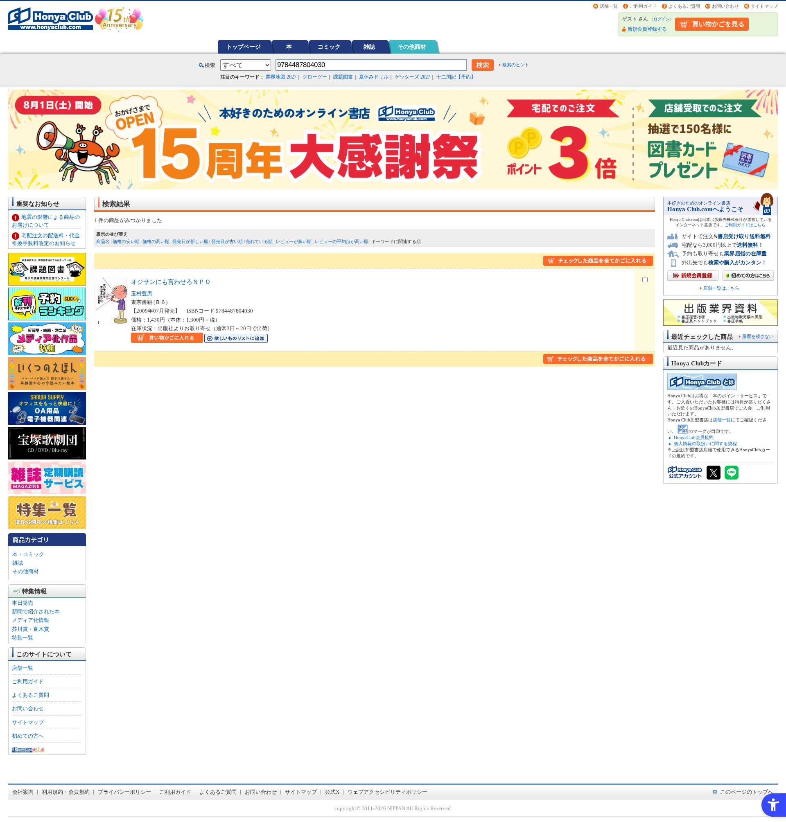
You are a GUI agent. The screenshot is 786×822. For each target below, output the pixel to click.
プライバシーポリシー (124, 792)
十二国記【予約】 (456, 77)
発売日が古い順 (227, 241)
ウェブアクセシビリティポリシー (387, 792)
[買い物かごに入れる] (167, 339)
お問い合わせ (725, 6)
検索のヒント (515, 64)
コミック (329, 46)
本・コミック (28, 554)
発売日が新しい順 (190, 241)
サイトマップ (764, 6)
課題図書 (343, 77)
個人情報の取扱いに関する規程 (705, 443)
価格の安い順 (126, 241)
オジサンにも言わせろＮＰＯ (171, 281)
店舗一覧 (609, 6)
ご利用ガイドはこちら (745, 225)
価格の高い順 (155, 241)
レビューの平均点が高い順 (341, 241)
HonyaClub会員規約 (694, 437)
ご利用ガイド (643, 6)
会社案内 (23, 792)
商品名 (103, 241)
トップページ (243, 46)
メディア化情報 (30, 620)
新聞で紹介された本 (36, 611)
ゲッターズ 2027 (412, 77)
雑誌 (369, 46)
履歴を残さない (758, 336)
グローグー (315, 77)
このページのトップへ (746, 792)
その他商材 (412, 46)
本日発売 (22, 603)
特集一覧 (22, 638)
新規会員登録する (647, 29)
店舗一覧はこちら (721, 288)
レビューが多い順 (294, 241)
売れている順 (259, 241)
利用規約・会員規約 (66, 792)
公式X (332, 792)
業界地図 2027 (281, 77)
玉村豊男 (141, 294)
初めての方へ (28, 736)
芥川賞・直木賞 (30, 629)
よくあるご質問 (684, 6)
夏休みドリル (373, 77)
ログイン (661, 19)
